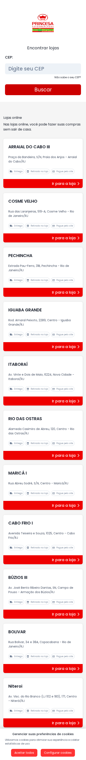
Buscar (43, 89)
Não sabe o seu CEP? (67, 77)
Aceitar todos (24, 753)
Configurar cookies (58, 753)
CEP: (9, 57)
